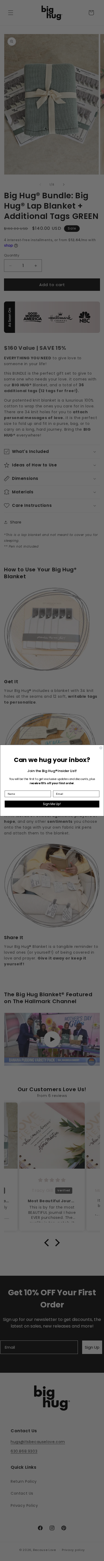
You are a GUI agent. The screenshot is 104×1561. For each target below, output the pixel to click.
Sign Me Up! (52, 804)
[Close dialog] (101, 748)
